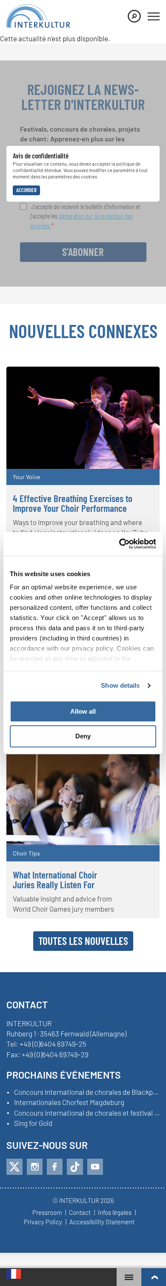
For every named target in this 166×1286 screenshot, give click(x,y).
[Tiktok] (75, 1167)
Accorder (26, 190)
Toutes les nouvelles (83, 940)
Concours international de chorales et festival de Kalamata (87, 1113)
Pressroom (47, 1212)
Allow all (83, 711)
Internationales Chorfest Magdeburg (69, 1102)
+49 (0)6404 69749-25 (53, 1043)
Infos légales (115, 1212)
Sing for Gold (33, 1123)
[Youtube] (95, 1167)
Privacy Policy (43, 1222)
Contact (80, 1212)
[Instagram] (35, 1167)
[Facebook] (55, 1167)
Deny (83, 736)
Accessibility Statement (102, 1222)
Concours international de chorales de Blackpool (87, 1092)
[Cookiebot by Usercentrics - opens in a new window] (119, 543)
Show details (120, 685)
